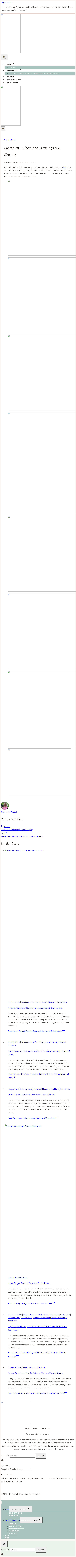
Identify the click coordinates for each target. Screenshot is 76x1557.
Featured (37, 1089)
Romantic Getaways (59, 1318)
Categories (5, 1469)
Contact (12, 67)
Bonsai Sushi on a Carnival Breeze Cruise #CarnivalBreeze (35, 1373)
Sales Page (14, 1531)
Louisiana (53, 1002)
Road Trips (62, 1002)
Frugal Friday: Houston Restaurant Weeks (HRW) (31, 1094)
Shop (7, 1538)
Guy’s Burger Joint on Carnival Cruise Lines (28, 1283)
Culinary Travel (14, 79)
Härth (65, 167)
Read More (35, 1031)
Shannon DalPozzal (9, 812)
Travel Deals (65, 1089)
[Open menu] (3, 128)
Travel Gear (12, 1321)
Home (7, 1509)
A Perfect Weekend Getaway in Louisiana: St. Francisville (35, 1007)
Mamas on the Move (50, 1089)
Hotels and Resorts (40, 1002)
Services (13, 1533)
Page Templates (12, 1520)
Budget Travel (13, 1089)
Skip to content (7, 2)
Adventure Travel (15, 1315)
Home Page (13, 1515)
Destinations (26, 1002)
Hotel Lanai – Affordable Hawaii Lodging (17, 828)
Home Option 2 (15, 1513)
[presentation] (40, 923)
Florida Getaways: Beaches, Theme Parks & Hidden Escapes (34, 73)
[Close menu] (1, 1502)
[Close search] (4, 1544)
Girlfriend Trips (38, 1042)
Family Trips (12, 82)
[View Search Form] (4, 57)
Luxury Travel (51, 1042)
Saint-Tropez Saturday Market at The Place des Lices (22, 835)
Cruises (10, 76)
